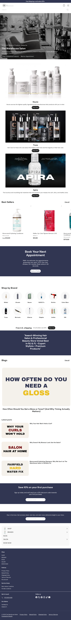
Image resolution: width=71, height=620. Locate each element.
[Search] (67, 9)
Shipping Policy (6, 575)
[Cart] (64, 5)
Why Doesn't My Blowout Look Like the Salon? (45, 442)
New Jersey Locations (8, 586)
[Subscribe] (44, 499)
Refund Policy (5, 573)
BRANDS (4, 557)
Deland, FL (4, 607)
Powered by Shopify (7, 616)
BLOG (3, 559)
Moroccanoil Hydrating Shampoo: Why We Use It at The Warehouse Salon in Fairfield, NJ (48, 462)
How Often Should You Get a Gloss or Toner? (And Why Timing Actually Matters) (36, 410)
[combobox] (35, 9)
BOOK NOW (5, 564)
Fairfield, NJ (5, 604)
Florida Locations (6, 588)
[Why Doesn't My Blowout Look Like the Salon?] (15, 449)
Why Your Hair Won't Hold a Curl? (41, 423)
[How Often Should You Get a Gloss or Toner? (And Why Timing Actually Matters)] (36, 387)
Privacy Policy (5, 571)
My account (5, 579)
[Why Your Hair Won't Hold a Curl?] (15, 430)
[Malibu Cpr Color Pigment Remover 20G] (47, 223)
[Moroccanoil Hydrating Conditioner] (16, 223)
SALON (3, 562)
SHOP (3, 555)
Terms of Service (6, 577)
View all (67, 202)
